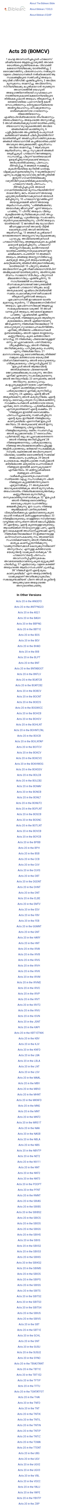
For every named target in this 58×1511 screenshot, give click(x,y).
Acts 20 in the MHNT (29, 1094)
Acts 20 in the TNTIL (29, 1419)
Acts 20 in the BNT (29, 662)
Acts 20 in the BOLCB (29, 775)
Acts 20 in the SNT (29, 1341)
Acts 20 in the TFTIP (29, 1380)
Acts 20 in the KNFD (29, 1049)
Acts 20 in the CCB (29, 859)
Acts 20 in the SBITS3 (29, 1301)
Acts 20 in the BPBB (29, 842)
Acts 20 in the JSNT (29, 1021)
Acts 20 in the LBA (29, 1055)
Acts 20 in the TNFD (29, 1402)
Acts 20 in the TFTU (29, 1386)
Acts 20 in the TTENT (29, 1447)
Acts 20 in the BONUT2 (29, 803)
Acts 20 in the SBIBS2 (29, 1212)
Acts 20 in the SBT (29, 1324)
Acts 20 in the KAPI (29, 1027)
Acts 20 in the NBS (29, 1145)
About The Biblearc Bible (42, 3)
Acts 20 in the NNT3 (29, 1178)
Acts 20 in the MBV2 (29, 1088)
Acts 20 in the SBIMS (29, 1268)
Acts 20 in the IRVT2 (29, 1004)
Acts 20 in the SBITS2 (29, 1296)
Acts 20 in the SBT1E (29, 1329)
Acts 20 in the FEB (29, 920)
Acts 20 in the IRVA (29, 948)
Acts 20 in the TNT (29, 1408)
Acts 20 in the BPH (29, 847)
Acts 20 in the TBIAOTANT (29, 1363)
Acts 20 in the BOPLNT (29, 808)
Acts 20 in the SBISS (29, 1285)
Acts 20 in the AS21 (29, 612)
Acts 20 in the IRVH (29, 965)
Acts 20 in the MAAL (29, 1077)
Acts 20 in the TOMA (29, 1442)
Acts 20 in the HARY (29, 937)
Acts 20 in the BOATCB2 (29, 685)
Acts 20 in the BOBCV (29, 690)
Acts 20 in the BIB (29, 651)
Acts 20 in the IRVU (29, 1010)
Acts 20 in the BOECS (29, 702)
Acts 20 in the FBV (29, 915)
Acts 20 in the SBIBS (29, 1206)
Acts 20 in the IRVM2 (29, 982)
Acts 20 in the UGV (29, 1458)
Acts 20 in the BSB (29, 853)
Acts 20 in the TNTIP (29, 1430)
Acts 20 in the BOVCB (29, 831)
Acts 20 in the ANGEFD (29, 601)
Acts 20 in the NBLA (29, 1139)
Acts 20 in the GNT (29, 932)
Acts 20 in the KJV (29, 1044)
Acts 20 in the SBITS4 (29, 1307)
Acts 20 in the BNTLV (29, 674)
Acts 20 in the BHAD (29, 646)
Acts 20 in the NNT (29, 1167)
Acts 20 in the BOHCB (29, 713)
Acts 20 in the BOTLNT (29, 825)
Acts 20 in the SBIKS (29, 1257)
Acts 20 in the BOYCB (29, 836)
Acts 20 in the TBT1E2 (29, 1374)
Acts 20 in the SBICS (29, 1217)
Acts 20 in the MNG (29, 1105)
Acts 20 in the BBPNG (29, 623)
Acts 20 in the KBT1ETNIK (29, 1032)
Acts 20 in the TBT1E (29, 1369)
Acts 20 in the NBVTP (29, 1150)
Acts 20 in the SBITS (29, 1290)
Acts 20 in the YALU (29, 1486)
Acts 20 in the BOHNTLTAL (29, 730)
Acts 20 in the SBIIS (29, 1240)
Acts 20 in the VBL (29, 1475)
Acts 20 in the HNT (29, 943)
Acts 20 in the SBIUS (29, 1313)
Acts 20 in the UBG (29, 1453)
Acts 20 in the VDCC (29, 1481)
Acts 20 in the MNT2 (29, 1116)
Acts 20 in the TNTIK (29, 1414)
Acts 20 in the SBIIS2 (29, 1245)
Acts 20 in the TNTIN (29, 1425)
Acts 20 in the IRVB (29, 954)
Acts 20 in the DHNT (29, 887)
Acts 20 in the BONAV (29, 786)
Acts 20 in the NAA (29, 1128)
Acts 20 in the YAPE (29, 1492)
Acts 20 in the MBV (29, 1083)
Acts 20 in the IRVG (29, 960)
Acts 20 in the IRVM (29, 976)
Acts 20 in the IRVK (29, 971)
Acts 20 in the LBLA (29, 1060)
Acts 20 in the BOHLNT (29, 724)
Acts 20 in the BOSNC (29, 819)
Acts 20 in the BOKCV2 (29, 758)
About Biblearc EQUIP (41, 15)
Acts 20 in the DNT (29, 892)
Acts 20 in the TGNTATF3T (29, 1391)
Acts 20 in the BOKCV (29, 752)
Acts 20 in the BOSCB (29, 814)
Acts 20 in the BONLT (29, 797)
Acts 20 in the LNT (29, 1066)
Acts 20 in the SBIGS (29, 1229)
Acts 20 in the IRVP (29, 993)
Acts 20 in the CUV (29, 864)
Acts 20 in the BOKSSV (29, 769)
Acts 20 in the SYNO (29, 1357)
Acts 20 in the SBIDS (29, 1223)
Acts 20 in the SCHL (29, 1335)
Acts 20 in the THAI (29, 1397)
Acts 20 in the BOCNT (29, 696)
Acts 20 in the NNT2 (29, 1173)
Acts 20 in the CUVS (29, 870)
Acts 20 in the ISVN (29, 1016)
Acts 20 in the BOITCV (29, 747)
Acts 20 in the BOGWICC (29, 707)
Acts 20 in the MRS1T (29, 1122)
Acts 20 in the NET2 (29, 1156)
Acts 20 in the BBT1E (29, 629)
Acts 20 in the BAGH (29, 618)
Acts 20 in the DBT (29, 875)
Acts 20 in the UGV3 (29, 1470)
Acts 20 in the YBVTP (29, 1498)
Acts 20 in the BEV (29, 640)
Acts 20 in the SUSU (29, 1346)
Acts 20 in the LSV (29, 1072)
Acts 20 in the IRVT (29, 999)
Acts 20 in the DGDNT (29, 881)
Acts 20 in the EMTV (29, 903)
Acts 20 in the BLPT (29, 657)
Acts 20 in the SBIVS (29, 1318)
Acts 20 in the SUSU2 (29, 1352)
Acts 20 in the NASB (29, 1133)
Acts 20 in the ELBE (29, 898)
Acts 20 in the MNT (29, 1111)
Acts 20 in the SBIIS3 (29, 1251)
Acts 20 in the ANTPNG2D (29, 606)
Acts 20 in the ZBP (29, 1503)
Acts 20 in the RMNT (29, 1195)
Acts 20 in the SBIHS (29, 1234)
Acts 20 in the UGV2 (29, 1464)
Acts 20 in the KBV (29, 1038)
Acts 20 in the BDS (29, 634)
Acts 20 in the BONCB (29, 791)
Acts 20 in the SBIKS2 (29, 1262)
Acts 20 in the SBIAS (29, 1201)
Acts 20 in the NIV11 (29, 1161)
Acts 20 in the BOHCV (29, 719)
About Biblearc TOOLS (41, 9)
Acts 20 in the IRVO (29, 988)
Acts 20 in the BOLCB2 (29, 780)
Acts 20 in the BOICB (29, 735)
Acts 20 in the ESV (29, 909)
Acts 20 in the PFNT (29, 1189)
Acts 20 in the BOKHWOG (29, 763)
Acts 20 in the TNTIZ (29, 1436)
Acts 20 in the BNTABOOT (29, 668)
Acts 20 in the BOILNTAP (29, 741)
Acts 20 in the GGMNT (29, 926)
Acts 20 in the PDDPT (29, 1184)
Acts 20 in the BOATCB (29, 679)
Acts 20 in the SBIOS (29, 1273)
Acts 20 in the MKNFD (29, 1100)
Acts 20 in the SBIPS (29, 1279)
